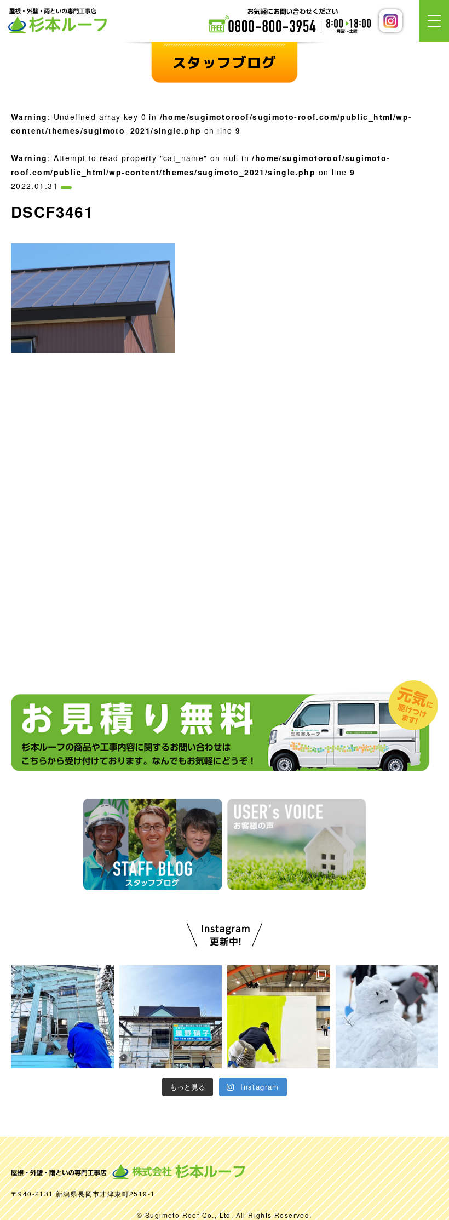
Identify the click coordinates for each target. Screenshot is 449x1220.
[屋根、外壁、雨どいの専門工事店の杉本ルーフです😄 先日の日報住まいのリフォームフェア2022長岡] (170, 1016)
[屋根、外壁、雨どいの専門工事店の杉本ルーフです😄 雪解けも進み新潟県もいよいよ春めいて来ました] (62, 1016)
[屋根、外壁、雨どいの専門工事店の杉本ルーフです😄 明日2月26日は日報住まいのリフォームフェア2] (278, 1016)
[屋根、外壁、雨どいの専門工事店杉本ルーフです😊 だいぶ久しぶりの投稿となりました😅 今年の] (387, 1016)
